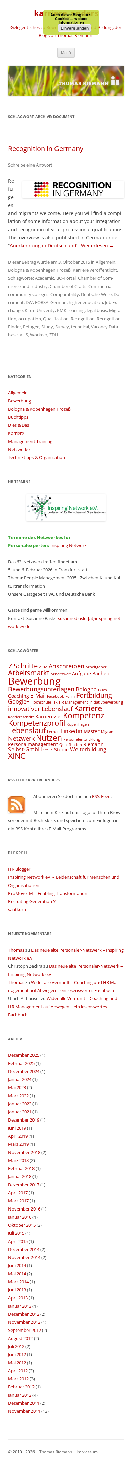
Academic (44, 278)
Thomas (16, 950)
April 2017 (18, 1193)
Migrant (108, 731)
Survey (62, 327)
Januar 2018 (19, 1176)
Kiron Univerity (40, 310)
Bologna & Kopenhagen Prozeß (39, 270)
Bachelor (102, 673)
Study (47, 327)
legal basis (97, 310)
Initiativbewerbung (106, 702)
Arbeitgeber (96, 667)
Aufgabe (81, 673)
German (58, 302)
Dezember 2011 (23, 1403)
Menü (66, 52)
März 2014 (18, 1282)
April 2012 (18, 1371)
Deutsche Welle (96, 294)
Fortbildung (94, 695)
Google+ (18, 701)
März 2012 (18, 1379)
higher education (86, 302)
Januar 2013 (19, 1306)
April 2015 (18, 1241)
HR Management (73, 702)
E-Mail (38, 695)
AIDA (43, 667)
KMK (61, 310)
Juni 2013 (17, 1290)
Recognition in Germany (45, 148)
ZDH (53, 335)
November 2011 (24, 1411)
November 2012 (24, 1322)
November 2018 (24, 1152)
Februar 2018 (21, 1168)
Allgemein (105, 262)
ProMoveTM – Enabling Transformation (47, 893)
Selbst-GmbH (25, 749)
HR (55, 702)
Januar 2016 (19, 1217)
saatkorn (17, 909)
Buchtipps (18, 417)
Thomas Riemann (55, 1452)
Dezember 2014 (23, 1249)
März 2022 (18, 1096)
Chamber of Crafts (68, 286)
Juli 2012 (16, 1346)
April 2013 (18, 1298)
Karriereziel (48, 716)
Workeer (38, 335)
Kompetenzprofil (36, 723)
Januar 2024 (19, 1079)
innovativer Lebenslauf (40, 708)
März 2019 (18, 1144)
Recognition (83, 319)
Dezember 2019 (23, 1120)
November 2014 (24, 1257)
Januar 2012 (19, 1395)
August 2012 (20, 1338)
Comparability (64, 294)
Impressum (87, 1452)
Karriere (81, 270)
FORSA (41, 302)
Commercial (100, 286)
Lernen (53, 731)
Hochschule (41, 702)
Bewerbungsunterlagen (41, 689)
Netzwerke (19, 449)
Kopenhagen (78, 724)
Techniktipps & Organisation (36, 457)
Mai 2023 (17, 1087)
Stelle (48, 750)
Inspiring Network (68, 545)
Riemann (93, 744)
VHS (24, 335)
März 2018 (18, 1160)
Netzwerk (21, 738)
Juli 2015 (16, 1233)
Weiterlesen (97, 245)
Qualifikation (70, 744)
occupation (29, 319)
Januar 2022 (19, 1104)
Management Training (30, 441)
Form (70, 696)
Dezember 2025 (23, 1055)
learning (76, 310)
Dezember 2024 (23, 1071)
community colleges (28, 294)
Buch (102, 690)
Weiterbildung (88, 749)
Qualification (56, 319)
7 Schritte (23, 665)
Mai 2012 (17, 1363)
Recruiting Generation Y (32, 901)
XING (17, 755)
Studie (61, 749)
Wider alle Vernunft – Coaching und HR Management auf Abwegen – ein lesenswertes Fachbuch (62, 1006)
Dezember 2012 (23, 1314)
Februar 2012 (21, 1387)
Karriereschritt (21, 717)
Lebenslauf (27, 730)
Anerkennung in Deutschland (43, 245)
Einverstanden (75, 28)
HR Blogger (19, 869)
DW (29, 302)
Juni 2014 (17, 1265)
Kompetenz (83, 715)
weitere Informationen (73, 20)
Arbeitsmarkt (28, 672)
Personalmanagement (33, 744)
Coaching (18, 696)
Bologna (86, 689)
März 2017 (18, 1201)
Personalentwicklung (81, 739)
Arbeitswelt (61, 673)
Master (92, 731)
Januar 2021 (19, 1112)
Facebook (55, 696)
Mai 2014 (17, 1274)
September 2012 (24, 1330)
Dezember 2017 (23, 1185)
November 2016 (24, 1209)
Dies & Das (18, 425)
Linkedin (71, 731)
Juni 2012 (17, 1354)
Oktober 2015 (22, 1225)
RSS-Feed (101, 796)
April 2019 (18, 1136)
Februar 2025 (21, 1063)
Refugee (31, 327)
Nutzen (49, 737)
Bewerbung (19, 401)
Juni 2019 (17, 1128)
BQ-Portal (66, 278)
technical (80, 327)
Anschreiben (66, 666)
